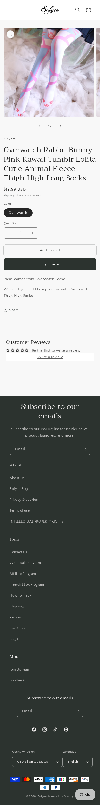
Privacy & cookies (24, 500)
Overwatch (18, 213)
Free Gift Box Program (27, 585)
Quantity (10, 223)
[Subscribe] (84, 449)
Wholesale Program (25, 563)
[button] (9, 10)
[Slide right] (60, 126)
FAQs (14, 639)
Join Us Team (20, 670)
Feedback (17, 680)
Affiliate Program (23, 574)
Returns (16, 617)
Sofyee (42, 796)
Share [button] (13, 310)
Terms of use (20, 511)
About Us (17, 478)
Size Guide (18, 628)
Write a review (50, 357)
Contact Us (18, 552)
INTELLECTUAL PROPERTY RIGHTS (37, 522)
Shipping (9, 195)
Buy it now (50, 264)
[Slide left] (39, 126)
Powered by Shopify (60, 796)
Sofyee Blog (19, 489)
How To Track (20, 595)
